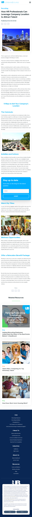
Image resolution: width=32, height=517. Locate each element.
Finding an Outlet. (15, 57)
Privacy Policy (14, 488)
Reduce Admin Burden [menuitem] (16, 433)
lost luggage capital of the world (15, 206)
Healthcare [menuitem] (16, 448)
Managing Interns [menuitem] (16, 422)
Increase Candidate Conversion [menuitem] (16, 437)
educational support (11, 267)
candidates (17, 276)
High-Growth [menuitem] (16, 451)
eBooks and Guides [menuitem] (16, 469)
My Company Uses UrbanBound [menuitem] (16, 424)
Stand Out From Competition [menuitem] (16, 442)
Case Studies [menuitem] (16, 473)
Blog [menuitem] (16, 471)
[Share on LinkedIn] (8, 24)
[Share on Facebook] (2, 24)
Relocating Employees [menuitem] (16, 417)
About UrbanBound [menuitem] (16, 458)
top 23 (8, 208)
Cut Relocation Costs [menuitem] (16, 435)
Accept (10, 511)
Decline (22, 511)
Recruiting (4, 8)
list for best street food (15, 208)
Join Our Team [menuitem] (16, 460)
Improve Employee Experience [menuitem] (16, 439)
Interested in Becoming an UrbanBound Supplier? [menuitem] (16, 426)
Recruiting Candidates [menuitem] (16, 420)
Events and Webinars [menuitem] (16, 467)
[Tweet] (5, 24)
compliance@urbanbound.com (10, 499)
